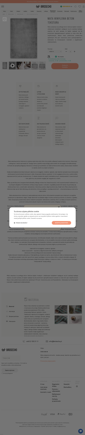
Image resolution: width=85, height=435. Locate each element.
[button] (20, 223)
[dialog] (42, 217)
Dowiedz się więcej (36, 218)
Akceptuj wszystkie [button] (61, 223)
